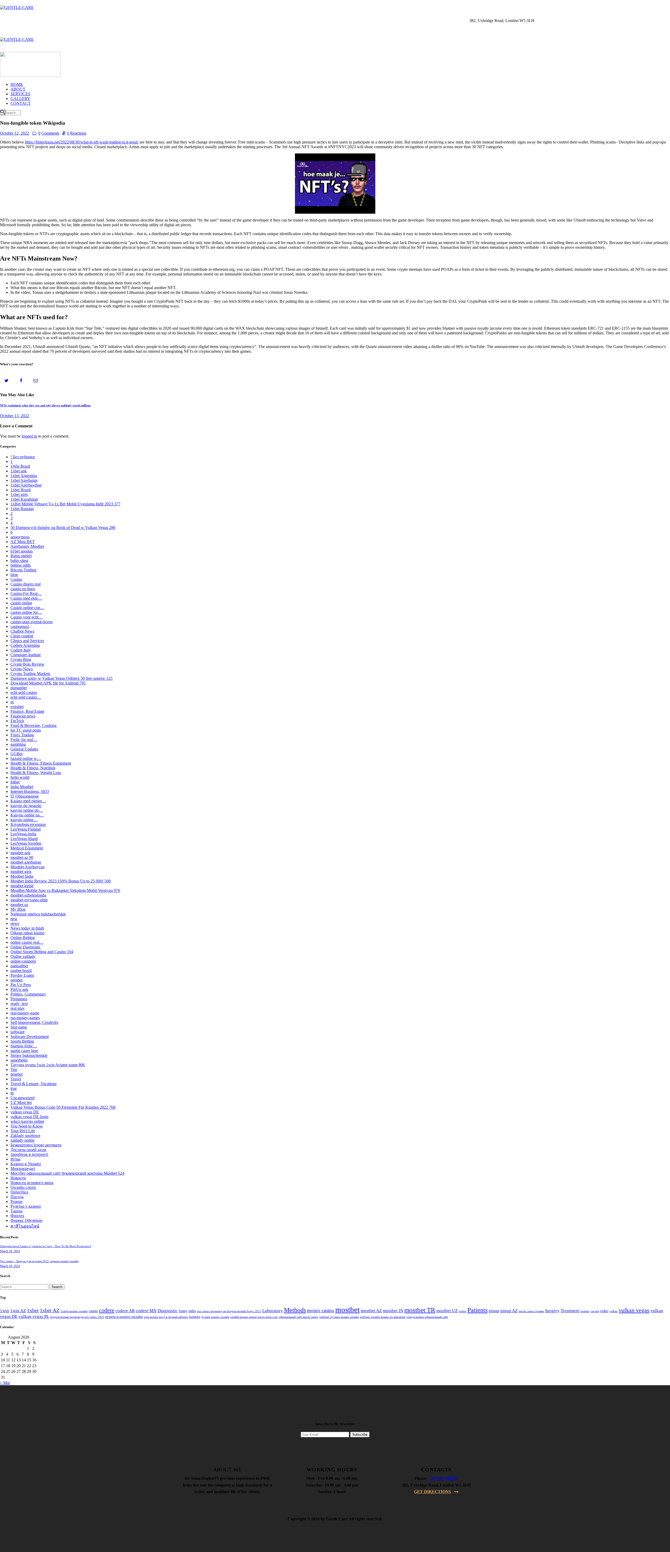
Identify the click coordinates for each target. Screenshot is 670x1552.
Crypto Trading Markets (30, 673)
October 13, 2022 (14, 415)
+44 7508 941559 (443, 1478)
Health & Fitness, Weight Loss (35, 772)
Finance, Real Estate (27, 711)
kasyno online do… (26, 810)
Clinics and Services (27, 640)
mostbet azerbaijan (25, 862)
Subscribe (359, 1435)
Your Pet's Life (22, 1131)
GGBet (16, 754)
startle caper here (24, 1050)
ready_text (19, 1003)
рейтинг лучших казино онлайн (339, 1317)
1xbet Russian (22, 508)
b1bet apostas (21, 551)
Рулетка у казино (25, 1206)
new (14, 918)
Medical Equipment (26, 848)
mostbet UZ (447, 1310)
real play (17, 1008)
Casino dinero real (25, 584)
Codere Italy (20, 650)
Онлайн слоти (23, 1187)
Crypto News (21, 669)
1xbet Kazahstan (24, 499)
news (14, 923)
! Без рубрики (22, 457)
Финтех (17, 1215)
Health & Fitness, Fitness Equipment (40, 763)
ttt (12, 1093)
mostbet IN (393, 1310)
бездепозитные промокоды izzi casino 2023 (77, 1317)
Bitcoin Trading (23, 570)
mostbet (347, 1309)
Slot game (18, 1027)
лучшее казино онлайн (215, 1317)
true (13, 1088)
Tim (13, 1069)
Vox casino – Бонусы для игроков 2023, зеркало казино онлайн (39, 1261)
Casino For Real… (26, 593)
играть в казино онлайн (124, 1317)
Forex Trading (22, 735)
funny (183, 1311)
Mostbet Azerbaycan (27, 867)
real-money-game (24, 1013)
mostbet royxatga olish (29, 900)
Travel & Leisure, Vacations (33, 1083)
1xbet (33, 1310)
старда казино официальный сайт (427, 1317)
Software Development (29, 1036)
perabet (16, 980)
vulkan (613, 1311)
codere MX (146, 1310)
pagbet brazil (21, 970)
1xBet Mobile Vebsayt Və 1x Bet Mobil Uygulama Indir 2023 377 (65, 504)
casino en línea (22, 589)
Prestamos (18, 999)
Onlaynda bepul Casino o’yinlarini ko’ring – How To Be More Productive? (45, 1246)
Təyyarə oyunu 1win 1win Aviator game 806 (47, 1065)
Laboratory (272, 1310)
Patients (477, 1310)
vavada (594, 1311)
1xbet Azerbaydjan (26, 485)
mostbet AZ (371, 1310)
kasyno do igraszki (25, 805)
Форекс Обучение (26, 1220)
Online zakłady (23, 956)
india (192, 1311)
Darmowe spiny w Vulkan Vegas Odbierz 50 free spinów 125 (61, 678)
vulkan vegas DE (24, 1112)
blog (14, 574)
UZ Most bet (21, 1102)
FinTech (17, 721)
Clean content (21, 636)
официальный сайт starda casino (298, 1317)
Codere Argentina (25, 645)
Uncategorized (22, 1098)
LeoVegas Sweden (25, 843)
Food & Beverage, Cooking (33, 725)
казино (194, 1317)
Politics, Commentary (28, 994)
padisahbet (19, 966)
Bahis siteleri (21, 556)
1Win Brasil (20, 466)
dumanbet (18, 688)
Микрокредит (22, 1168)
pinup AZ (509, 1310)
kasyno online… (24, 820)
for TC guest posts (25, 730)
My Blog (17, 909)
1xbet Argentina (23, 475)
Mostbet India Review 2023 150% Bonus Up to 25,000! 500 (60, 881)
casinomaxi (19, 626)
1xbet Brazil (20, 490)
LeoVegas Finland (25, 829)
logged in (29, 436)
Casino (16, 579)
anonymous (20, 537)
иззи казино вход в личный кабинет (166, 1317)
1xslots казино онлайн (74, 1311)
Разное (16, 1201)
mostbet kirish (22, 885)
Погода (17, 1197)
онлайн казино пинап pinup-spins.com (254, 1317)
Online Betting (22, 937)
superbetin (18, 1060)
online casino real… (26, 942)
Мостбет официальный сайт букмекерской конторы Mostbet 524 (67, 1173)
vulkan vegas (634, 1310)
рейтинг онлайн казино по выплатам (382, 1317)
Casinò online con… (27, 607)
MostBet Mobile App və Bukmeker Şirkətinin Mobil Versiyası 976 (65, 890)
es (12, 702)
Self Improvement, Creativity (34, 1022)
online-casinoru (23, 961)
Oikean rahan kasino (27, 933)
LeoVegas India (23, 834)
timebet (16, 1074)
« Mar (5, 1382)
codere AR (125, 1310)
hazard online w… (25, 758)
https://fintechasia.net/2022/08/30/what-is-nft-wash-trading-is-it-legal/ (81, 142)
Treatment (570, 1310)
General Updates (24, 749)
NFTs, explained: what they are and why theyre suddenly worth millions (45, 405)
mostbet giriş (20, 871)
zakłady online (22, 1140)
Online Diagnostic (25, 947)
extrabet (17, 706)
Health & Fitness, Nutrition (32, 768)
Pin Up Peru (20, 984)
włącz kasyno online (27, 1121)
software (17, 1032)
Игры (15, 1159)
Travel (15, 1079)
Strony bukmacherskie (28, 1055)
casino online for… (26, 612)
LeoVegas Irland (24, 838)
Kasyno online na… (27, 815)
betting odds (20, 565)
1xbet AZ (49, 1310)
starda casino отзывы (531, 1311)
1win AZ (18, 1310)
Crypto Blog (20, 659)
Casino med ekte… (26, 598)
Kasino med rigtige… (28, 801)
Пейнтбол (19, 1192)
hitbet (15, 782)
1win (4, 1310)
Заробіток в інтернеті (29, 1154)
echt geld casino (23, 692)
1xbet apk (18, 471)
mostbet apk (20, 852)
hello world (19, 777)
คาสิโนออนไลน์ (24, 1226)
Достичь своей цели (28, 1149)
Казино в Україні (25, 1164)
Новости (18, 1178)
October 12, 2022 (14, 133)
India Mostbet (21, 787)
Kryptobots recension (28, 824)
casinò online (21, 603)
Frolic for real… (23, 739)
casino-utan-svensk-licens (31, 622)
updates (584, 1311)
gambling (18, 744)
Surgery (552, 1310)
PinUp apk (19, 989)
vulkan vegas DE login (29, 1116)
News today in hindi (27, 928)
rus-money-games (25, 1017)
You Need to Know (26, 1126)
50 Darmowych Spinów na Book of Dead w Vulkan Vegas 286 (62, 527)
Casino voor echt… (26, 617)
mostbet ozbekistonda (28, 895)
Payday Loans (22, 975)
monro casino (320, 1310)
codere (106, 1310)
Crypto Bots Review (27, 664)
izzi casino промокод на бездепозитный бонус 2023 (229, 1311)
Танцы (16, 1211)
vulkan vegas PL (34, 1316)
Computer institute (25, 655)
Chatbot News (22, 631)
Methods (295, 1310)
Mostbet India (21, 876)
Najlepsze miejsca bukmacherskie (38, 914)
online (462, 1311)
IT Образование (24, 796)
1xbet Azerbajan (23, 480)
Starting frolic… (23, 1046)
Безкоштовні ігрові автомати (36, 1145)
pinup (494, 1310)
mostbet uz (19, 904)
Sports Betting (22, 1041)
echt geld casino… (25, 697)
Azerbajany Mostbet (27, 546)
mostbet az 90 (21, 857)
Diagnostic (168, 1310)
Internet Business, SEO (29, 791)
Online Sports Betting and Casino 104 (41, 951)
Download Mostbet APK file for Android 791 (48, 683)
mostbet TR (419, 1309)
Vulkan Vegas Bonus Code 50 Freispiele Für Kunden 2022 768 (62, 1107)
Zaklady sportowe (25, 1135)
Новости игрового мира (31, 1182)
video (604, 1311)
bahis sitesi (19, 560)
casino (93, 1311)
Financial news (22, 716)
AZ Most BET (22, 541)
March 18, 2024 (10, 1251)
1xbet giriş (19, 494)
